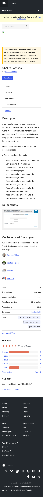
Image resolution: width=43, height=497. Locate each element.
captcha (21, 317)
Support (8, 110)
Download (8, 78)
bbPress (7, 451)
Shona (10, 465)
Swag (26, 435)
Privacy (5, 416)
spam (38, 322)
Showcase (27, 403)
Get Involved (28, 423)
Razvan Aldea (11, 71)
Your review (7, 372)
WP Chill (10, 278)
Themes (26, 408)
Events (26, 427)
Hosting (5, 412)
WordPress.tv (9, 435)
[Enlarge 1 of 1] (37, 212)
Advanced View (9, 333)
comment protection (33, 317)
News (4, 408)
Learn (4, 423)
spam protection (34, 327)
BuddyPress (8, 455)
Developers (7, 431)
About (4, 403)
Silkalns (10, 270)
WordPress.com (10, 443)
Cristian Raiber (13, 263)
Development (10, 104)
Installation (9, 98)
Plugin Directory (8, 10)
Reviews (8, 93)
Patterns (26, 416)
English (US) (36, 312)
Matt (5, 447)
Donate (27, 431)
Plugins (26, 412)
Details (7, 86)
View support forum (10, 389)
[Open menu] (39, 3)
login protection (28, 322)
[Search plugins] (26, 26)
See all (38, 372)
